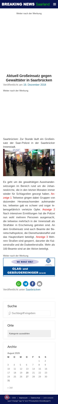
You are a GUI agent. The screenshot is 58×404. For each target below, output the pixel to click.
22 (40, 372)
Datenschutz (35, 398)
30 (46, 376)
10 (8, 369)
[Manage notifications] (6, 397)
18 (15, 372)
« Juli (10, 387)
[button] (18, 284)
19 (21, 372)
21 (33, 372)
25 (15, 376)
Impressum (23, 398)
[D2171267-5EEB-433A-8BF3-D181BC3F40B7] (29, 267)
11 (15, 369)
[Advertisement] (29, 44)
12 (21, 369)
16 (46, 369)
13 (27, 369)
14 (33, 369)
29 (40, 376)
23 (46, 372)
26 (21, 376)
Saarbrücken (33, 289)
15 (40, 369)
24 (8, 376)
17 (8, 372)
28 (33, 376)
